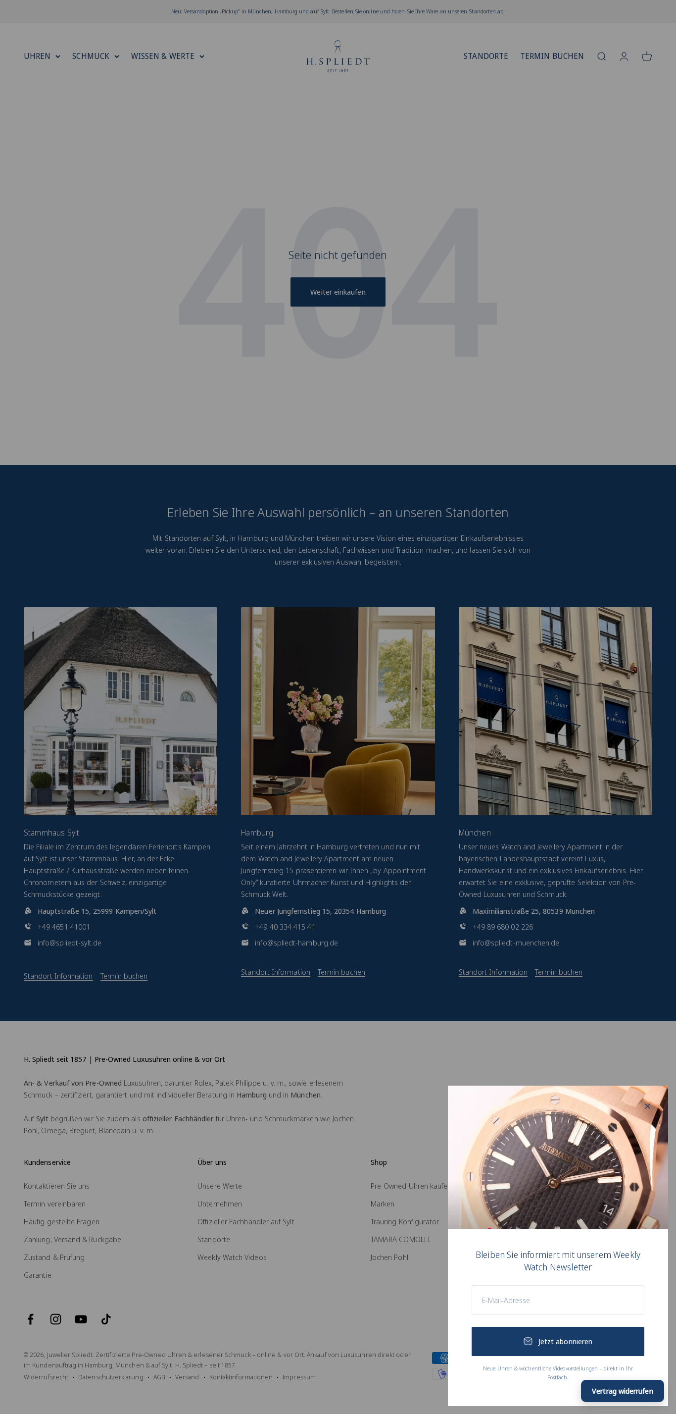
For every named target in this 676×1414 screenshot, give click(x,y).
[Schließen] (647, 1106)
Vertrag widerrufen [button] (622, 1391)
